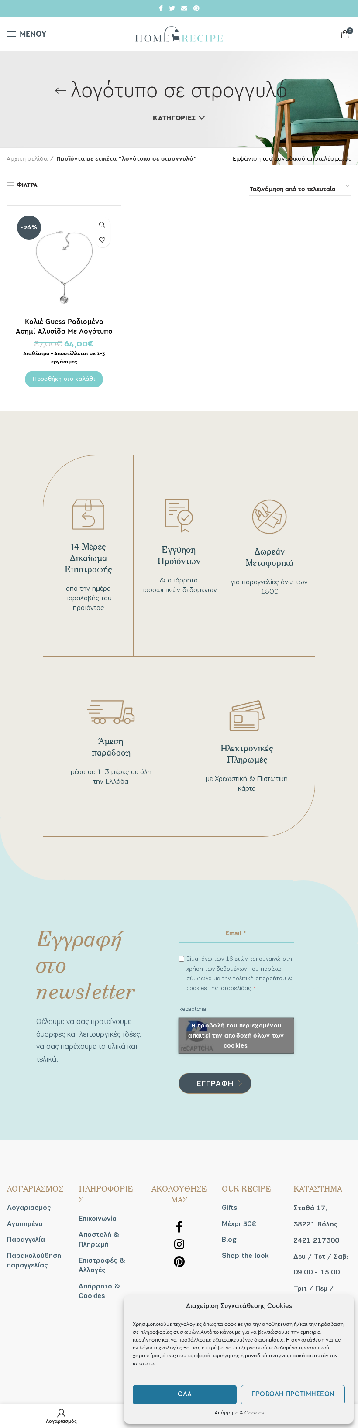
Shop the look (245, 1255)
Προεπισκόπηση (102, 224)
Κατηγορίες (174, 117)
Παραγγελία (26, 1239)
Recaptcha (192, 1009)
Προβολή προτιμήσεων (293, 1394)
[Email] (184, 8)
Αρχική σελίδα (27, 159)
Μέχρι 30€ (239, 1223)
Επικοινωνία (98, 1218)
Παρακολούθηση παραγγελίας (34, 1260)
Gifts (230, 1207)
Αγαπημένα (25, 1223)
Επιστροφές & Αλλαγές (102, 1265)
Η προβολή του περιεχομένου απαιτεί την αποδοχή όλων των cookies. (236, 1036)
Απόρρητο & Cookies (239, 1412)
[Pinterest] (196, 8)
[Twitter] (172, 8)
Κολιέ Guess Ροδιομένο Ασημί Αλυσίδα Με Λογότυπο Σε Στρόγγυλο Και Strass (64, 331)
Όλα (185, 1394)
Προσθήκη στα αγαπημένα (102, 239)
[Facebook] (161, 8)
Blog (229, 1239)
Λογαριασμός (29, 1207)
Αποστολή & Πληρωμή (99, 1239)
